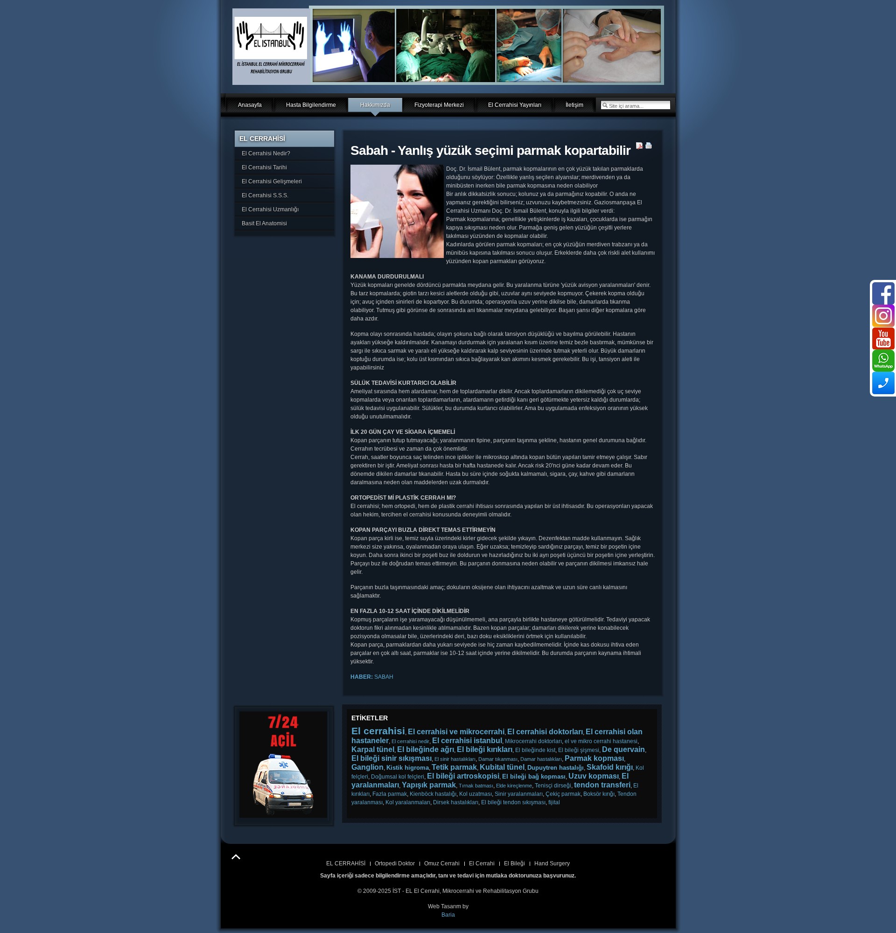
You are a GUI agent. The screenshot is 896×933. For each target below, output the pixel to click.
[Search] (605, 105)
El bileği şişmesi (578, 750)
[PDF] (639, 147)
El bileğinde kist (535, 750)
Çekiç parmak (563, 794)
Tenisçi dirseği (553, 785)
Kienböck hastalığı (433, 794)
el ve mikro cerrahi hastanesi (601, 741)
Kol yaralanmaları (407, 802)
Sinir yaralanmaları (519, 794)
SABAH (371, 677)
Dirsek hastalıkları (455, 802)
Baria (448, 915)
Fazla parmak (389, 794)
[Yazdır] (648, 147)
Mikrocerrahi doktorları (533, 741)
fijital (554, 802)
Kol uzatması (475, 794)
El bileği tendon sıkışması (513, 802)
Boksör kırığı (599, 794)
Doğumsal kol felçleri (397, 776)
